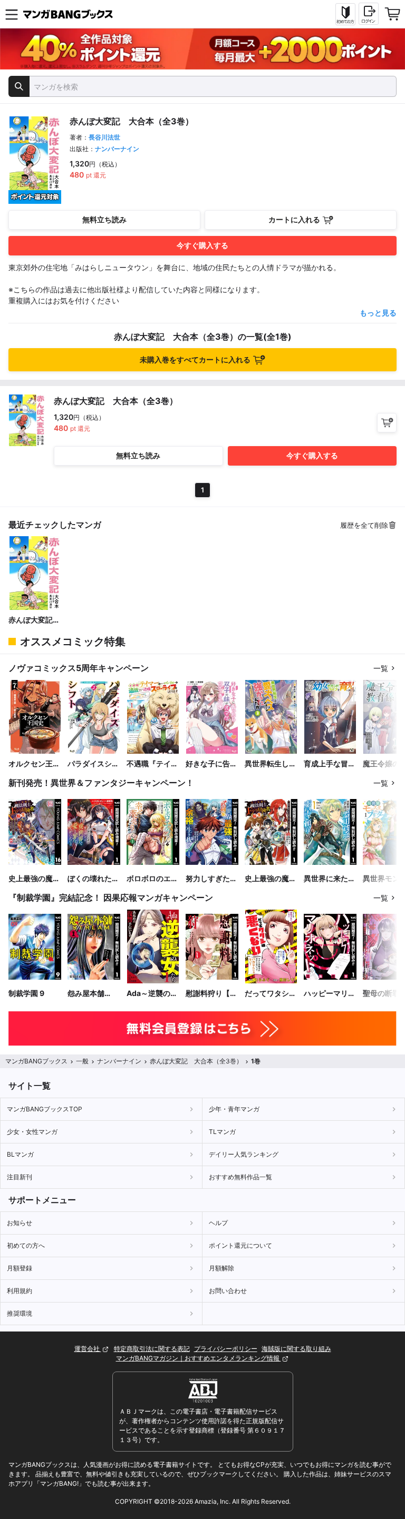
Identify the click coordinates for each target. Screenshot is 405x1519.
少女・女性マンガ (32, 1132)
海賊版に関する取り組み (296, 1349)
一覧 (380, 668)
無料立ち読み (104, 219)
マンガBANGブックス (36, 1061)
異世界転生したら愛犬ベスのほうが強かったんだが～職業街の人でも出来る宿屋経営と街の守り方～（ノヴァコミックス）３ (270, 764)
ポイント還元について (240, 1245)
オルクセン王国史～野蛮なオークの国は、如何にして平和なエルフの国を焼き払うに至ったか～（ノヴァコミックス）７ (34, 764)
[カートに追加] (387, 422)
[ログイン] (368, 14)
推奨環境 (19, 1313)
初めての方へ (26, 1245)
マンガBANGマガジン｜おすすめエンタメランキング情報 (198, 1358)
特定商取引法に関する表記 (152, 1349)
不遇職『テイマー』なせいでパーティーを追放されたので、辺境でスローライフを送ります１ (152, 764)
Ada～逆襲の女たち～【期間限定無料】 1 (152, 994)
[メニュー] (11, 14)
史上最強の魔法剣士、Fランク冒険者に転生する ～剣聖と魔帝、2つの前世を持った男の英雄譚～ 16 (34, 879)
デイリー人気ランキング (243, 1154)
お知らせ (19, 1223)
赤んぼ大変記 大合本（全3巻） (34, 620)
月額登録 (19, 1268)
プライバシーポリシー (225, 1349)
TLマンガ (222, 1132)
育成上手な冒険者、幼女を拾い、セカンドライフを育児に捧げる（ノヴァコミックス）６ (329, 764)
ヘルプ (218, 1223)
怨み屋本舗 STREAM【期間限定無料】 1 (92, 994)
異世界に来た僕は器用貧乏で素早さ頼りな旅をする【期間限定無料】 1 (329, 879)
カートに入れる (294, 219)
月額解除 (221, 1268)
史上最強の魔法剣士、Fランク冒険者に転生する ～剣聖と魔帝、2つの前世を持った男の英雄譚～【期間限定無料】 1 (270, 879)
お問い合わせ (228, 1291)
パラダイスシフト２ (93, 764)
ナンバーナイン (117, 149)
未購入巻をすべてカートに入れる (195, 359)
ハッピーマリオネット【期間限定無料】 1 (329, 994)
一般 (82, 1061)
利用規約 (19, 1291)
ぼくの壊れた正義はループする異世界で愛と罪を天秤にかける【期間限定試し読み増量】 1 (93, 879)
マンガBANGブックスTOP (44, 1109)
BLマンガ (20, 1154)
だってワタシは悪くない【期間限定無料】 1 (270, 994)
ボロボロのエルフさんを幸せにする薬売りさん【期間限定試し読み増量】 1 (152, 879)
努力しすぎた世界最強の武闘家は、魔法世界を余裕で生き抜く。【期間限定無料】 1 (211, 879)
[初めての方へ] (345, 14)
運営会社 (87, 1349)
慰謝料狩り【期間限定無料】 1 (211, 994)
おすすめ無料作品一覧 (240, 1177)
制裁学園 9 (26, 993)
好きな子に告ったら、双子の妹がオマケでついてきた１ (211, 764)
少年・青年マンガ (234, 1109)
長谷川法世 (104, 137)
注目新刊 (19, 1177)
